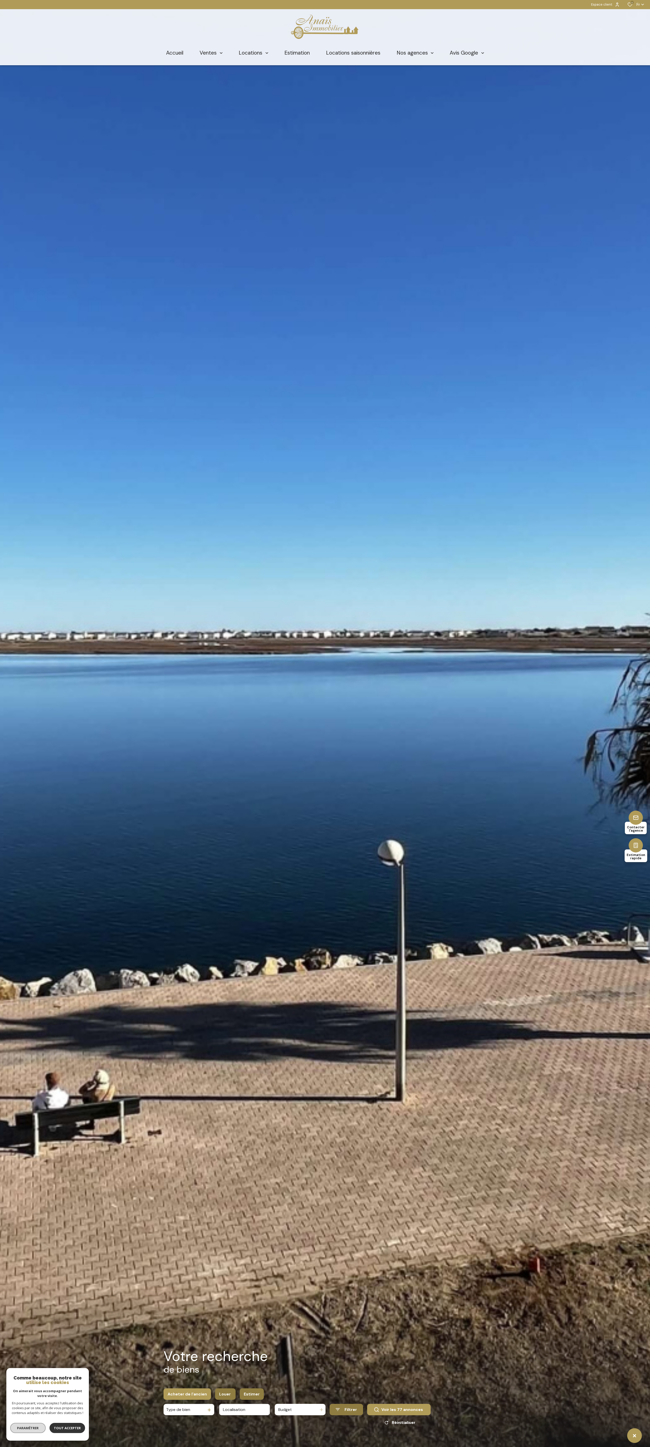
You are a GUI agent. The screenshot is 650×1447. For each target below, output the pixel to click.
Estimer (252, 1394)
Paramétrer (28, 1428)
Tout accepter (67, 1428)
